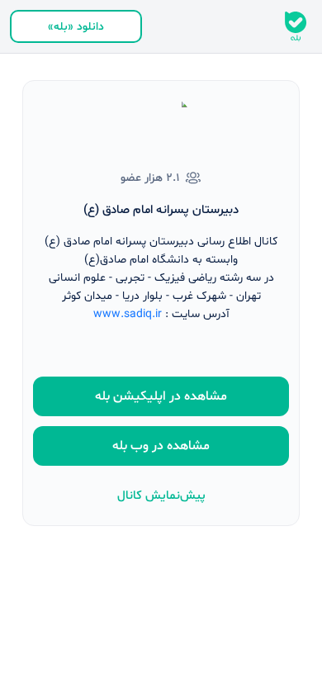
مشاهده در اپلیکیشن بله (161, 396)
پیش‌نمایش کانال (161, 496)
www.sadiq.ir (127, 314)
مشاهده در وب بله (161, 446)
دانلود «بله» (76, 27)
